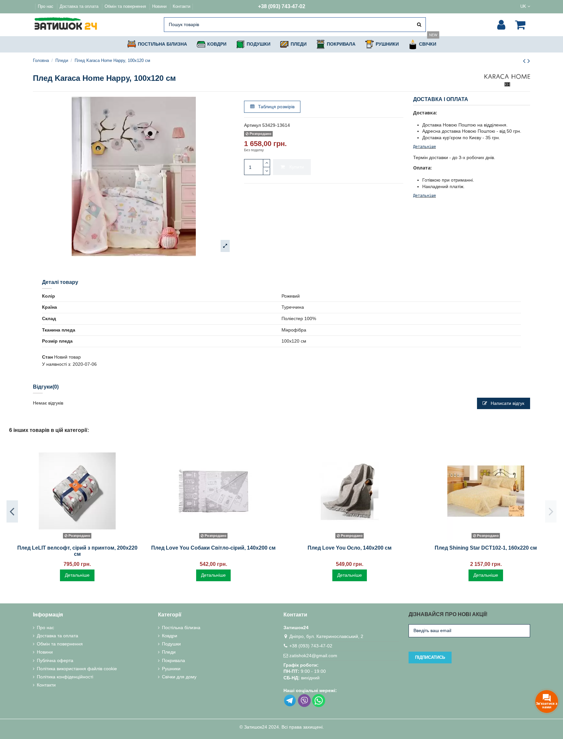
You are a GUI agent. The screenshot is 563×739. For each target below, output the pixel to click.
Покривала (173, 660)
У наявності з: (56, 364)
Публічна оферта (55, 660)
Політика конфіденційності (65, 676)
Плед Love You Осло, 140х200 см (350, 548)
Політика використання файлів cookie (77, 668)
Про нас (46, 6)
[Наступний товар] (528, 61)
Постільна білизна (181, 627)
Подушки (171, 643)
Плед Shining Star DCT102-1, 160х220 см (486, 548)
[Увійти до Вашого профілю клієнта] (501, 25)
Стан (47, 357)
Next (550, 511)
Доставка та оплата (80, 6)
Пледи (169, 652)
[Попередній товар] (525, 61)
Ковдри (169, 635)
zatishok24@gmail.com (313, 655)
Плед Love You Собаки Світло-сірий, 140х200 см (213, 548)
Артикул (252, 125)
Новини (160, 6)
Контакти (181, 6)
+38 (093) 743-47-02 (281, 6)
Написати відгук (506, 403)
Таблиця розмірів (276, 106)
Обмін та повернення (126, 6)
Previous (12, 511)
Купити (296, 167)
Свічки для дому (179, 676)
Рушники (171, 668)
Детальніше (424, 146)
